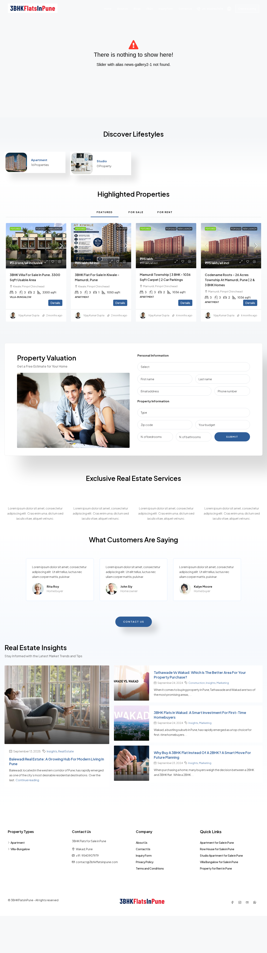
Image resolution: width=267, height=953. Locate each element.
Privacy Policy (144, 862)
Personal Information (153, 355)
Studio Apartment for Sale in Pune (221, 855)
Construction (196, 682)
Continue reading (27, 780)
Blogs (137, 8)
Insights (52, 751)
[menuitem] (210, 8)
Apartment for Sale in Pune (217, 842)
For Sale (41, 229)
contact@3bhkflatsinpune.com (97, 862)
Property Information (153, 401)
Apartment (39, 160)
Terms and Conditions (150, 868)
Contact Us (185, 8)
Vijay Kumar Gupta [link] (28, 315)
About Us (122, 8)
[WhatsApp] (255, 902)
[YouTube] (248, 902)
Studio (102, 161)
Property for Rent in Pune (216, 868)
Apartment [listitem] (18, 842)
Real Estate (66, 751)
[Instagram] (240, 902)
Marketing (223, 682)
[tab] (104, 212)
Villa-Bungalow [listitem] (20, 849)
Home (107, 8)
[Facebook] (233, 902)
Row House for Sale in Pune (217, 849)
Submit (232, 436)
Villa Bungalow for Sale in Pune (219, 862)
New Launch (55, 229)
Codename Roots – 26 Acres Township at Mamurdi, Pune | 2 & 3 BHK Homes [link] (230, 280)
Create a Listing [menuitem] (247, 8)
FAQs (150, 8)
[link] (36, 245)
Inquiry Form (166, 8)
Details (55, 303)
